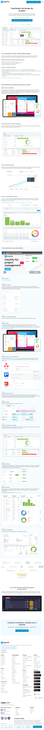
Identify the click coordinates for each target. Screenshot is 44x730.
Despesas (13, 679)
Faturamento (14, 681)
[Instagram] (41, 698)
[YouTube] (40, 698)
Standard (2, 673)
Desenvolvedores (26, 677)
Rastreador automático (16, 663)
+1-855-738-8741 (37, 667)
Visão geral (3, 656)
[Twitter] (38, 698)
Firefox (16, 358)
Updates (17, 712)
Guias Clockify (25, 658)
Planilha (13, 658)
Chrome (12, 358)
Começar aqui (3, 652)
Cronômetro (14, 656)
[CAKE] (5, 703)
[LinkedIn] (36, 698)
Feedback (35, 660)
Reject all (28, 726)
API (1, 665)
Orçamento (3, 690)
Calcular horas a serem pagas (27, 202)
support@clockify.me (37, 665)
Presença (2, 686)
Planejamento (14, 672)
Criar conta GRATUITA (21, 630)
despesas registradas (10, 200)
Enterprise (2, 677)
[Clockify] (5, 644)
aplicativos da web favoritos (7, 359)
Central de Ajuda (37, 656)
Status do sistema (37, 662)
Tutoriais (24, 662)
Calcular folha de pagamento (16, 202)
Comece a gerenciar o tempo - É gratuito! (21, 20)
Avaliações (3, 662)
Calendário (14, 662)
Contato (35, 658)
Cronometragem (4, 683)
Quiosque (13, 660)
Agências (24, 673)
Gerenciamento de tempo (27, 660)
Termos (6, 725)
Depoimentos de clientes (27, 665)
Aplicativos (3, 658)
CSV (16, 492)
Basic (2, 671)
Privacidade (10, 725)
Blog (23, 663)
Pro (1, 675)
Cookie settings (37, 726)
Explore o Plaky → (21, 594)
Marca (31, 712)
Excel (19, 492)
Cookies (2, 725)
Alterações (3, 663)
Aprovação (14, 676)
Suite (16, 709)
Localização (14, 670)
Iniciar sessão (3, 650)
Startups (24, 675)
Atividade (13, 669)
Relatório (2, 688)
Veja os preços (3, 678)
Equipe (13, 677)
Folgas (13, 674)
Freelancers (25, 671)
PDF (14, 492)
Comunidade (36, 663)
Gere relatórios (4, 198)
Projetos (13, 667)
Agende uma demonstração (7, 647)
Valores (13, 665)
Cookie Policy (20, 724)
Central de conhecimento (27, 656)
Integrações (3, 660)
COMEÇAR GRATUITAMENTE (33, 2)
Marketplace (18, 714)
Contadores (25, 680)
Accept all (19, 726)
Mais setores (25, 682)
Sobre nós (32, 709)
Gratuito (2, 670)
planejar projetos (17, 69)
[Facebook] (34, 698)
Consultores (25, 678)
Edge (19, 358)
